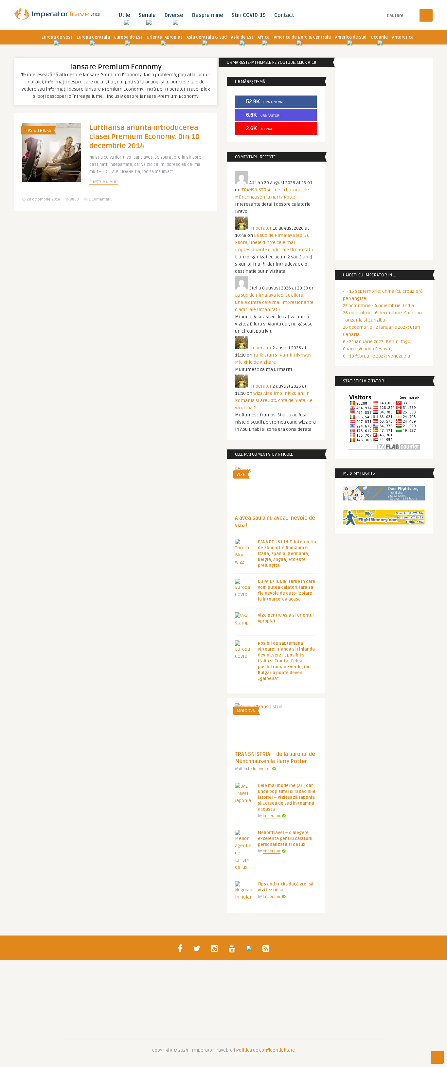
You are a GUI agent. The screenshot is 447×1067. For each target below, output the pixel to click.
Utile (124, 15)
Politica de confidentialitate (265, 1050)
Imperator (260, 228)
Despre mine (207, 15)
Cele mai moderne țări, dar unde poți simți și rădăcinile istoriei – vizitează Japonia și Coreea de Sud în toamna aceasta (286, 797)
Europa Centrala (93, 37)
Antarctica (403, 37)
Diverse (173, 15)
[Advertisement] (115, 267)
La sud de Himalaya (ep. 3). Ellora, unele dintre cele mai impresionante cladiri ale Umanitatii (274, 243)
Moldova (246, 710)
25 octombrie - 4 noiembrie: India (378, 305)
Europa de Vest (57, 37)
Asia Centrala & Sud (207, 37)
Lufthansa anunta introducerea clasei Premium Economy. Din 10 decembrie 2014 (144, 136)
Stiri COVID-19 (249, 15)
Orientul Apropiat (164, 37)
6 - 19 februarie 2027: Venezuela (376, 356)
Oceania (379, 37)
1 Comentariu (101, 199)
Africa (264, 37)
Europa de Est (128, 37)
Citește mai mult (103, 182)
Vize (241, 474)
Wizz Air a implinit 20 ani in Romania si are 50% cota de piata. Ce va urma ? (274, 401)
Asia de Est (242, 37)
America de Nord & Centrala (302, 37)
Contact (284, 15)
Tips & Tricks (37, 130)
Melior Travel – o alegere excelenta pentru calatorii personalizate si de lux (285, 838)
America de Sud (351, 37)
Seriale (147, 15)
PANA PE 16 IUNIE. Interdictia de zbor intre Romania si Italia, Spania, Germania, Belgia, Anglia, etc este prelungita (287, 553)
